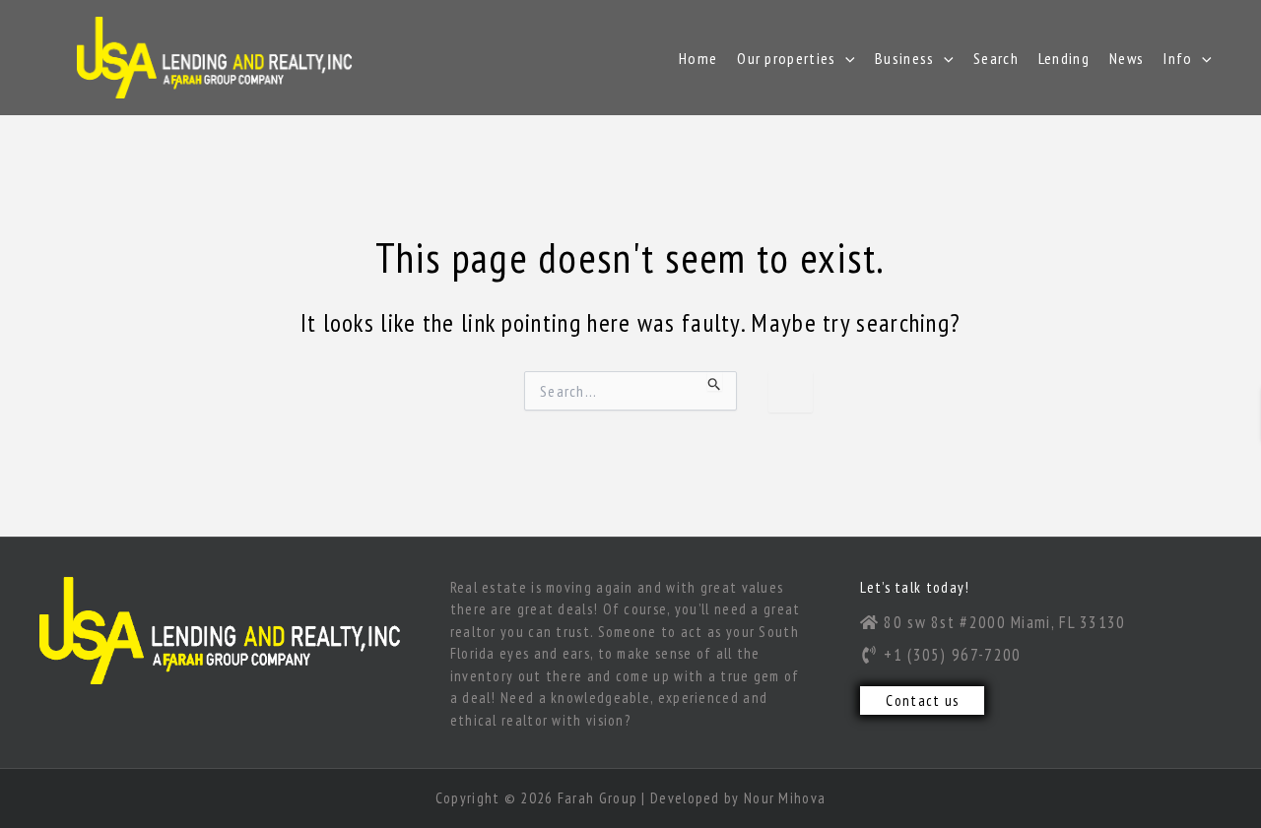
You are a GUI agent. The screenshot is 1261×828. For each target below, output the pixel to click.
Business (904, 58)
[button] (845, 58)
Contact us (922, 700)
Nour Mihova (785, 798)
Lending (1064, 58)
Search (996, 58)
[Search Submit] (714, 381)
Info (1177, 58)
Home (698, 58)
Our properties (786, 58)
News (1126, 58)
